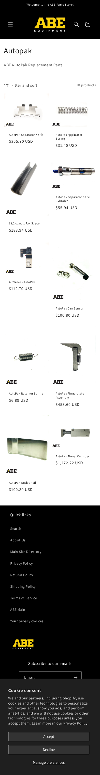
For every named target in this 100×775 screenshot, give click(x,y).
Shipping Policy (23, 586)
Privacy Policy (75, 723)
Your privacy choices (27, 621)
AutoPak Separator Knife (26, 134)
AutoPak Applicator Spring (69, 136)
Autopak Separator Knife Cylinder (73, 199)
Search (16, 528)
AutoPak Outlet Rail (22, 482)
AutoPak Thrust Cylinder (72, 456)
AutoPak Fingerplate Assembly (70, 396)
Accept (48, 736)
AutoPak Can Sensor (70, 309)
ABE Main (17, 609)
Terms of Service (23, 598)
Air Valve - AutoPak (22, 282)
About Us (18, 540)
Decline (49, 749)
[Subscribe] (75, 677)
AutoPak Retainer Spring (26, 394)
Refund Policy (21, 575)
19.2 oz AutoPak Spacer (25, 223)
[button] (10, 24)
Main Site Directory (25, 551)
